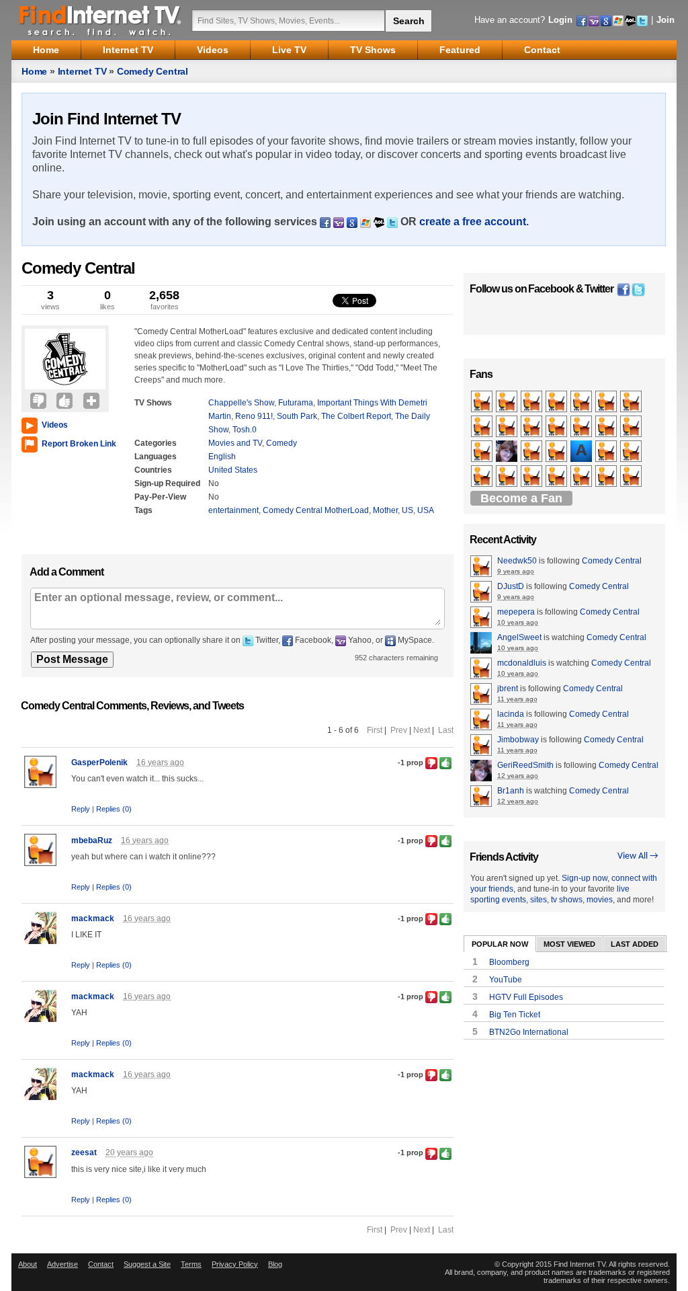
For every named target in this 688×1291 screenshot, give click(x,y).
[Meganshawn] (557, 476)
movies (600, 899)
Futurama (295, 402)
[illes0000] (532, 427)
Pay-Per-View (160, 497)
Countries (153, 470)
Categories (155, 443)
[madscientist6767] (582, 402)
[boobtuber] (557, 427)
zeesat (84, 1152)
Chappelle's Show (241, 402)
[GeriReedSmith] (507, 452)
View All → (637, 856)
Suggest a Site (147, 1264)
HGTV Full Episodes (526, 997)
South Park (297, 416)
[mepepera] (482, 452)
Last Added (634, 944)
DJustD (510, 586)
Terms (191, 1264)
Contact (101, 1264)
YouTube (505, 979)
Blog (275, 1264)
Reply (80, 809)
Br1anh (510, 790)
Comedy (281, 443)
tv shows (567, 899)
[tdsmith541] (607, 476)
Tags (143, 510)
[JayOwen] (632, 452)
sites (538, 899)
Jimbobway (518, 739)
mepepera (516, 612)
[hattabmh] (632, 402)
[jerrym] (632, 427)
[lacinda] (507, 402)
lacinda (510, 714)
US (407, 510)
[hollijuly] (532, 402)
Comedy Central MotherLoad (316, 510)
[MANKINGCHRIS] (532, 476)
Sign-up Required (167, 483)
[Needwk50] (482, 402)
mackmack (92, 918)
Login (560, 20)
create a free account (472, 221)
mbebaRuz (91, 840)
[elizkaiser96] (507, 476)
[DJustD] (482, 427)
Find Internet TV (100, 20)
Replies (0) (114, 809)
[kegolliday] (557, 452)
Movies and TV (235, 443)
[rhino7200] (607, 402)
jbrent (507, 688)
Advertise (62, 1264)
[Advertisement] (62, 500)
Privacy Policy (235, 1264)
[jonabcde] (607, 427)
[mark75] (557, 402)
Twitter (599, 289)
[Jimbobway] (507, 427)
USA (425, 510)
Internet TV (82, 71)
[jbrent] (482, 476)
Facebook (551, 289)
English (222, 456)
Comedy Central (152, 71)
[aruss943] (607, 452)
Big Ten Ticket (514, 1014)
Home (34, 71)
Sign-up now (584, 878)
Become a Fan (521, 498)
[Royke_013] (532, 452)
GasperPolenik (99, 762)
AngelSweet (519, 637)
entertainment (233, 510)
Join (665, 20)
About (27, 1264)
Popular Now (500, 944)
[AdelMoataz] (582, 452)
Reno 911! (254, 416)
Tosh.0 (244, 429)
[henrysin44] (632, 476)
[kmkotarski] (582, 427)
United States (232, 470)
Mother (385, 510)
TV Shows (153, 402)
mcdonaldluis (521, 663)
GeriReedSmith (525, 765)
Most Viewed (569, 944)
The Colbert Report (356, 416)
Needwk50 (517, 560)
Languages (155, 456)
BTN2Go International (528, 1032)
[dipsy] (582, 476)
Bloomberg (509, 962)
